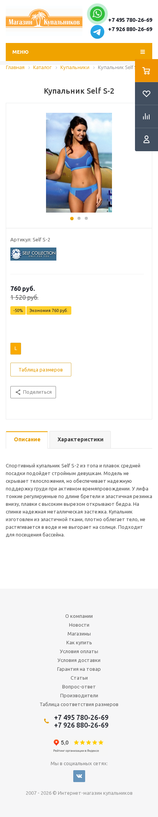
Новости (79, 624)
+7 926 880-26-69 (130, 29)
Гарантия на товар (79, 669)
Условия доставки (79, 660)
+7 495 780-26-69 (130, 20)
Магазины (79, 633)
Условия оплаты (79, 651)
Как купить (79, 642)
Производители (79, 695)
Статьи (79, 677)
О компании (79, 616)
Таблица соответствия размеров (79, 704)
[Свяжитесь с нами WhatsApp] (97, 16)
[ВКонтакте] (79, 776)
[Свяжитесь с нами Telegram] (97, 37)
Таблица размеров (40, 369)
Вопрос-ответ (79, 686)
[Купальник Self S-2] (79, 163)
